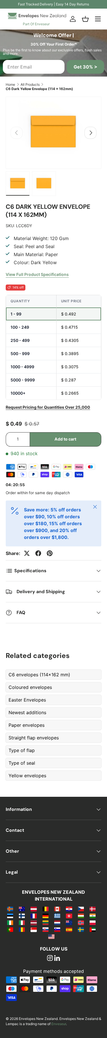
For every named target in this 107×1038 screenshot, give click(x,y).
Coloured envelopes (30, 687)
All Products (30, 84)
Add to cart (65, 439)
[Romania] (22, 929)
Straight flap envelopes (34, 738)
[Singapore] (34, 929)
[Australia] (22, 909)
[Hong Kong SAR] (69, 915)
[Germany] (46, 915)
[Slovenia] (57, 929)
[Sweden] (81, 929)
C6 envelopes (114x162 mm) (39, 674)
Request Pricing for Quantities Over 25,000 (48, 407)
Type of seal (22, 763)
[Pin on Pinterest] (49, 553)
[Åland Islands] (10, 909)
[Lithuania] (46, 922)
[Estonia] (10, 915)
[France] (34, 915)
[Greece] (57, 915)
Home (10, 84)
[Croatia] (69, 909)
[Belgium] (46, 909)
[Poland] (93, 922)
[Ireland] (10, 922)
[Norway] (81, 922)
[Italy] (22, 922)
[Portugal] (10, 929)
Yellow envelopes (27, 775)
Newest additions (27, 712)
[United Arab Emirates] (93, 929)
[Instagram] (50, 958)
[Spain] (69, 929)
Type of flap (22, 750)
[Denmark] (93, 909)
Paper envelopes (27, 725)
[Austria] (34, 909)
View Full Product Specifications (37, 274)
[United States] (51, 936)
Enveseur (58, 1024)
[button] (85, 19)
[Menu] (98, 19)
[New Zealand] (69, 922)
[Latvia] (34, 922)
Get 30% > (85, 67)
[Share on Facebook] (38, 553)
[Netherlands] (57, 922)
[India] (93, 915)
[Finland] (22, 915)
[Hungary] (81, 915)
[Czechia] (81, 909)
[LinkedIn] (57, 958)
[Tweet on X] (27, 553)
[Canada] (57, 909)
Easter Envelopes (27, 700)
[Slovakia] (46, 929)
